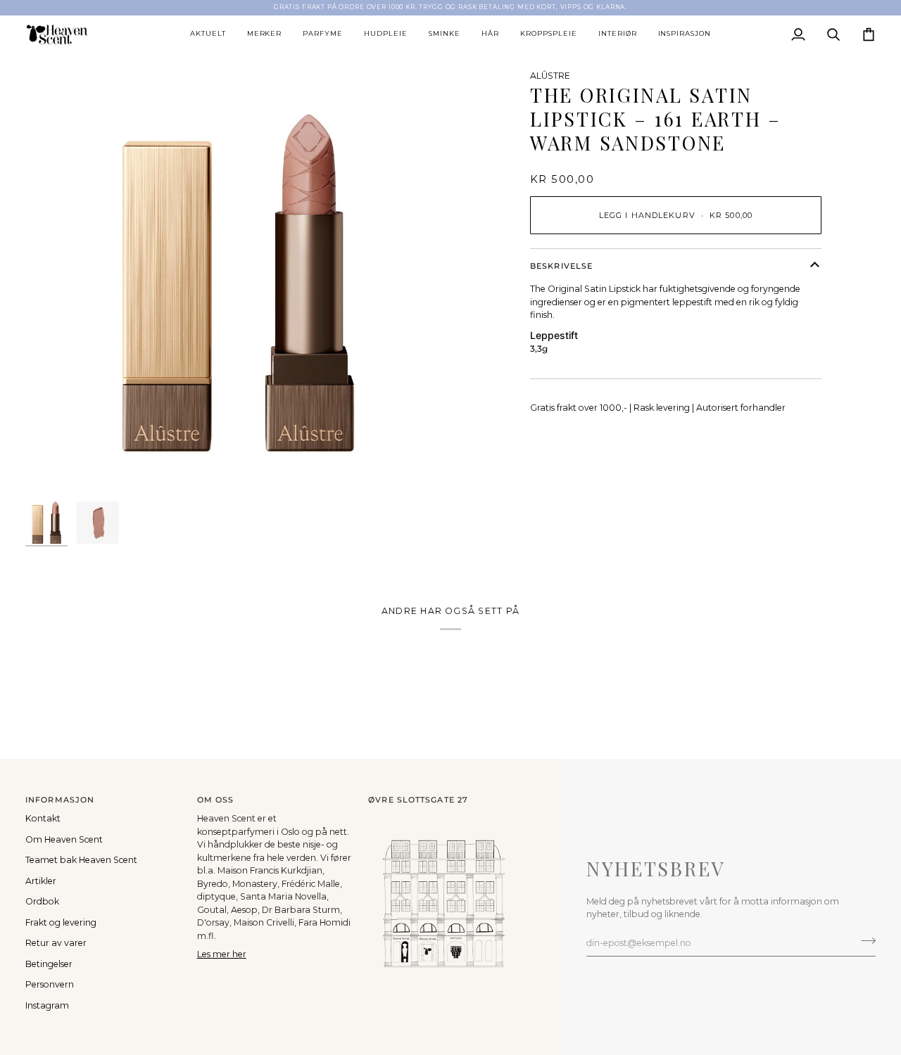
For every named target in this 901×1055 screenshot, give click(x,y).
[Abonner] (864, 941)
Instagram (47, 1005)
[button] (208, 34)
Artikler (40, 881)
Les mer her (221, 954)
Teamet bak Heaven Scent (81, 860)
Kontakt (43, 818)
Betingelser (49, 964)
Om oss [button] (215, 800)
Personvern (49, 984)
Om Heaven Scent (64, 839)
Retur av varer (56, 943)
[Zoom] (237, 282)
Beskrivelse (561, 266)
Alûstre (550, 75)
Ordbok (42, 901)
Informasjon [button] (59, 800)
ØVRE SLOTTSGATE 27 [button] (418, 800)
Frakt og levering (60, 922)
